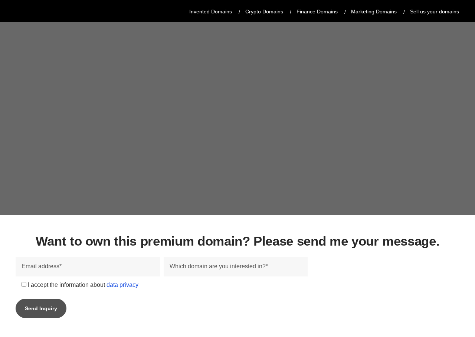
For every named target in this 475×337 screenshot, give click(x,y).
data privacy (122, 285)
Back (80, 72)
